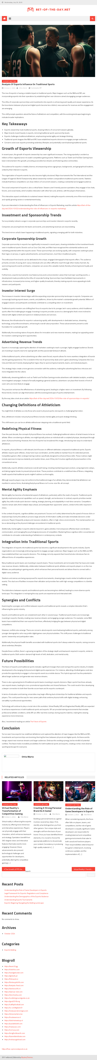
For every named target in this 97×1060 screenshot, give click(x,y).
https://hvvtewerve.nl (12, 1017)
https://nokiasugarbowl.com (14, 1039)
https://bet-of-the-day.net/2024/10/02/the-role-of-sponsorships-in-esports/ (59, 398)
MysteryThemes (27, 1057)
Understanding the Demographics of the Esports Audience (26, 896)
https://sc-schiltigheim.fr (13, 1007)
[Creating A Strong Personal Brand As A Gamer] (48, 791)
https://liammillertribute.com (14, 1036)
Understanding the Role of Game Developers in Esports (79, 810)
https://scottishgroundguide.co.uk (17, 998)
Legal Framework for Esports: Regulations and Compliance (26, 893)
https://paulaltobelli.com (13, 1023)
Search (28, 871)
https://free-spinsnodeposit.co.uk (14, 1049)
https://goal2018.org (12, 1001)
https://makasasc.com (12, 1026)
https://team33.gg (11, 966)
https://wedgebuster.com (13, 972)
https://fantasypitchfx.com (14, 982)
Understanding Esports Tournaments (18, 899)
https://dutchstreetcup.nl (13, 1020)
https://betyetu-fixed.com (13, 985)
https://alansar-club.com (13, 991)
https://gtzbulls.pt (10, 975)
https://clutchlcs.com (12, 969)
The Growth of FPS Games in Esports (15, 869)
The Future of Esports (38, 721)
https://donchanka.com (13, 995)
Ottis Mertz (23, 88)
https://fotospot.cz (11, 979)
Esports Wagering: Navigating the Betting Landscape (24, 903)
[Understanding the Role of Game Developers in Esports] (80, 791)
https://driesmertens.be (13, 1014)
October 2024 (9, 933)
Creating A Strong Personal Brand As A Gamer (47, 809)
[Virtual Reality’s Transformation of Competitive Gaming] (17, 791)
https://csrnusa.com (11, 1030)
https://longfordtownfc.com (14, 1033)
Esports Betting (9, 81)
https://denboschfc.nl (12, 988)
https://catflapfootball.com (14, 1004)
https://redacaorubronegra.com (16, 1010)
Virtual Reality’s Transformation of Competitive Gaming (12, 810)
